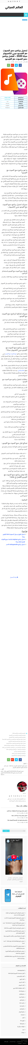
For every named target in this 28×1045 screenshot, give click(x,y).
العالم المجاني (14, 7)
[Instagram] (21, 796)
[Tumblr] (13, 796)
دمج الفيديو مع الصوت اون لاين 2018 (19, 753)
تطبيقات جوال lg (21, 1026)
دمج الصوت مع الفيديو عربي (20, 747)
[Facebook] (23, 796)
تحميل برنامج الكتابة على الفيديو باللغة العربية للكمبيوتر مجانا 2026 (15, 952)
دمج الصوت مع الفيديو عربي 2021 (8, 747)
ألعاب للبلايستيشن (20, 976)
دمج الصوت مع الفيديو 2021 (20, 745)
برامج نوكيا (22, 1023)
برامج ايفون (22, 1000)
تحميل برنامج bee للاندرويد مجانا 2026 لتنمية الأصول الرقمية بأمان (14, 932)
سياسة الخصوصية (20, 1041)
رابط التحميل (13, 577)
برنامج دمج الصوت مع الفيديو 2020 (19, 733)
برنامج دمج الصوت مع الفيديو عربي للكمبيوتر (17, 735)
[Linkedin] (19, 796)
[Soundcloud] (15, 796)
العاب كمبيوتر (21, 985)
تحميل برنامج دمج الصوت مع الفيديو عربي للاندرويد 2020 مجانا (14, 739)
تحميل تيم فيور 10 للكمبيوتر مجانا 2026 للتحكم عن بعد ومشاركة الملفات (13, 947)
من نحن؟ (24, 1043)
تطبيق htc (22, 1020)
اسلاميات (22, 1015)
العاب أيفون (22, 979)
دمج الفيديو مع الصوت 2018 (11, 749)
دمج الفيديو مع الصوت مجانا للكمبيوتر (19, 755)
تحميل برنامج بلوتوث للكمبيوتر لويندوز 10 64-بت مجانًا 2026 (14, 919)
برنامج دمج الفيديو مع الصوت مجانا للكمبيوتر (17, 737)
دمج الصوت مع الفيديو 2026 (9, 745)
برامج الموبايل (21, 994)
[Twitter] (11, 796)
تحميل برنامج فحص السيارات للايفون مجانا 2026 (14, 928)
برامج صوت (22, 1006)
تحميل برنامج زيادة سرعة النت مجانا (19, 815)
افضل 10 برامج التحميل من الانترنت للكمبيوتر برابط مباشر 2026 (14, 937)
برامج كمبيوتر (25, 19)
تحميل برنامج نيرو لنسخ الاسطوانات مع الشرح (17, 811)
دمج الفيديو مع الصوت (21, 749)
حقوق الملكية (6, 1041)
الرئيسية (25, 1041)
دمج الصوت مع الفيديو (11, 354)
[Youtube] (9, 796)
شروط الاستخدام (13, 1041)
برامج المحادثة (21, 991)
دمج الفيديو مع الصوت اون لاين (20, 751)
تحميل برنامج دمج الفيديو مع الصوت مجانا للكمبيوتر (16, 743)
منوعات (22, 1032)
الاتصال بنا (19, 1043)
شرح (23, 1029)
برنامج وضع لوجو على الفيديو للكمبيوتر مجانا (17, 820)
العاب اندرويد (21, 982)
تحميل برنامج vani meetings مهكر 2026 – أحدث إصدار (14, 942)
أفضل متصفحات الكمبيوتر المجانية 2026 (16, 973)
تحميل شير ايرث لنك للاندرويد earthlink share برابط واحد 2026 (14, 957)
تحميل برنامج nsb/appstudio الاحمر (15, 544)
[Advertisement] (14, 35)
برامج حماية (21, 1003)
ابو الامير (24, 62)
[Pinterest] (17, 796)
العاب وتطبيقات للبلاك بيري (18, 988)
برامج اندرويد (21, 997)
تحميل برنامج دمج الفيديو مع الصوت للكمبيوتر (17, 741)
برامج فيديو (22, 1009)
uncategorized (21, 970)
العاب (23, 1017)
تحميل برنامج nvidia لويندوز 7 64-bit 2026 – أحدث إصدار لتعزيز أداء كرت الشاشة (13, 924)
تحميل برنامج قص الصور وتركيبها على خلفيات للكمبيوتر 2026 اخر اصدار (15, 914)
